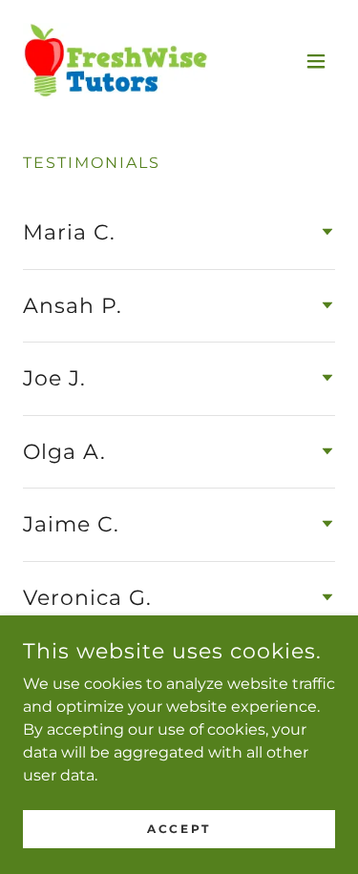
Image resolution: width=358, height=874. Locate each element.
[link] (115, 61)
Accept (178, 829)
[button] (316, 61)
